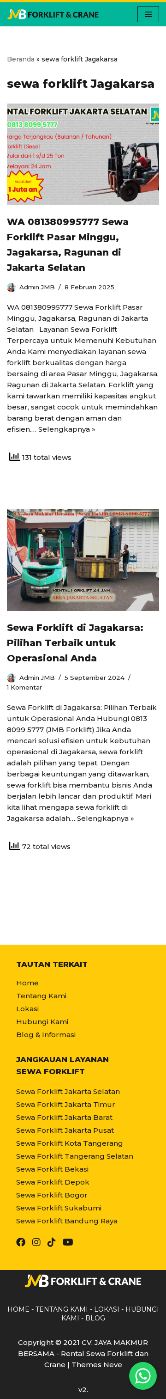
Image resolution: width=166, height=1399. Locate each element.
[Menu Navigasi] (148, 14)
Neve (112, 1364)
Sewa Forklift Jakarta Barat (64, 1117)
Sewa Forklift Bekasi (52, 1169)
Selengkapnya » (66, 429)
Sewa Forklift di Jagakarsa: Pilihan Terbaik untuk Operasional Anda (75, 643)
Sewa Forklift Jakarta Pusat (65, 1130)
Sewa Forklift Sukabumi (58, 1208)
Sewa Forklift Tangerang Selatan (74, 1156)
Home (27, 982)
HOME (18, 1309)
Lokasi (27, 1008)
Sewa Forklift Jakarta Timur (65, 1104)
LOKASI (106, 1309)
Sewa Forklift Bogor (52, 1195)
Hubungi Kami (42, 1021)
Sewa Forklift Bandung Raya (67, 1220)
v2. (83, 1389)
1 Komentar (24, 687)
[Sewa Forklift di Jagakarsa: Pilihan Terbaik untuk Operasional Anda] (83, 560)
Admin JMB (37, 287)
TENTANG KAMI (62, 1309)
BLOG (95, 1318)
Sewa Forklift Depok (52, 1182)
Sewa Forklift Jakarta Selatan (68, 1091)
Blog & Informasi (46, 1034)
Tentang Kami (41, 995)
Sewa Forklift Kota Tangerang (69, 1143)
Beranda (21, 59)
